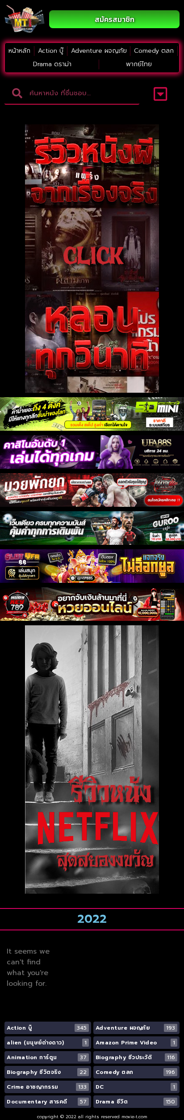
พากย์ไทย (139, 64)
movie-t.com (134, 1116)
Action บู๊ (50, 50)
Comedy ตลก (154, 50)
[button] (160, 94)
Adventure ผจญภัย (99, 50)
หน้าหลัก (19, 50)
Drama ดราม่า (52, 64)
